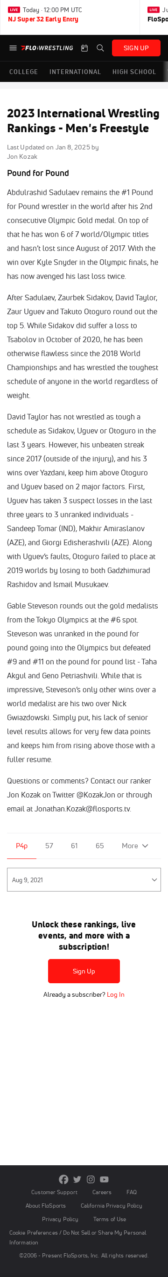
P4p (22, 845)
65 (100, 845)
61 (74, 845)
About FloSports (46, 1205)
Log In (115, 994)
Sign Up (84, 971)
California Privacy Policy (111, 1205)
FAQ (131, 1192)
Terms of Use (109, 1219)
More (130, 845)
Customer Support (54, 1192)
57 (49, 845)
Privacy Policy (60, 1219)
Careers (102, 1192)
